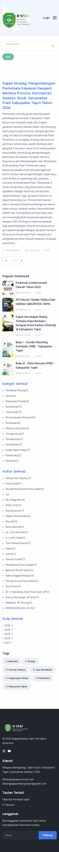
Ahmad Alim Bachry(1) (18, 478)
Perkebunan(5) (14, 439)
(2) (7, 494)
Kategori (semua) (15, 384)
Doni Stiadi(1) (14, 483)
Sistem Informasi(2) (17, 428)
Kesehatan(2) (14, 406)
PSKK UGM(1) (13, 505)
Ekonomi (13, 661)
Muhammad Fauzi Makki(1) (21, 565)
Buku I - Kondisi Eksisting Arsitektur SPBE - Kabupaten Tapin (34, 346)
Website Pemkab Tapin (15, 799)
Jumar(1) (11, 554)
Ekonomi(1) (12, 460)
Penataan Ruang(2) (17, 390)
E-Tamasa (8, 805)
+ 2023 (6, 634)
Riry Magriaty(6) (15, 499)
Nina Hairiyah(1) (15, 527)
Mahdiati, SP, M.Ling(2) (19, 602)
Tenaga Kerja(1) (15, 433)
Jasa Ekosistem (44, 669)
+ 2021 (6, 642)
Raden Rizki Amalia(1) (18, 516)
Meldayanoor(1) (15, 510)
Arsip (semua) (12, 619)
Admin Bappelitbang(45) (20, 575)
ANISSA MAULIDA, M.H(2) (20, 608)
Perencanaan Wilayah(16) (21, 417)
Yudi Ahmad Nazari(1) (18, 543)
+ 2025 (6, 629)
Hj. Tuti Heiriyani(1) (17, 532)
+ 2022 (6, 638)
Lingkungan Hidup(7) (18, 450)
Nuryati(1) (11, 521)
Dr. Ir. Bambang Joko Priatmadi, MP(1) (28, 592)
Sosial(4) (11, 396)
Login (46, 17)
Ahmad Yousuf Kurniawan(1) (22, 581)
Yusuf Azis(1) (13, 586)
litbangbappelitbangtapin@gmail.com (24, 783)
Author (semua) (14, 471)
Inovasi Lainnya (16, 669)
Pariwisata (44, 678)
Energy (31, 661)
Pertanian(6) (13, 423)
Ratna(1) (11, 548)
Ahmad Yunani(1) (15, 559)
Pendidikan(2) (14, 444)
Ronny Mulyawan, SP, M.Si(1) (22, 597)
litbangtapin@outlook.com (18, 779)
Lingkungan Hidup (18, 678)
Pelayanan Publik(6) (17, 401)
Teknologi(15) (14, 412)
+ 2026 (6, 625)
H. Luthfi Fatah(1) (16, 537)
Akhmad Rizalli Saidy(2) (19, 570)
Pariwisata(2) (14, 455)
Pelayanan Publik (17, 686)
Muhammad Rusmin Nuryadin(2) (25, 489)
